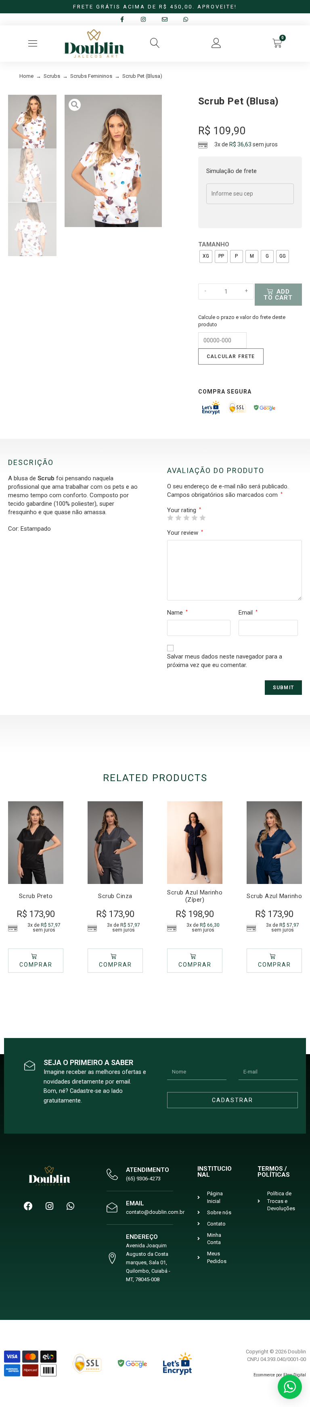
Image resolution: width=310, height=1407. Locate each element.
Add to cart (278, 294)
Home (26, 76)
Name (177, 612)
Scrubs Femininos (91, 76)
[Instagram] (49, 1206)
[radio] (206, 256)
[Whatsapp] (70, 1206)
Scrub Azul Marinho (274, 896)
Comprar (35, 964)
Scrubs (52, 76)
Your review (185, 532)
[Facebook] (28, 1206)
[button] (32, 43)
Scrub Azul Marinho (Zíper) (194, 896)
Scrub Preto (36, 896)
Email (248, 612)
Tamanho (213, 244)
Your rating (184, 510)
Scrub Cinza (115, 896)
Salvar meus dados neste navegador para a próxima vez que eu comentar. (224, 661)
